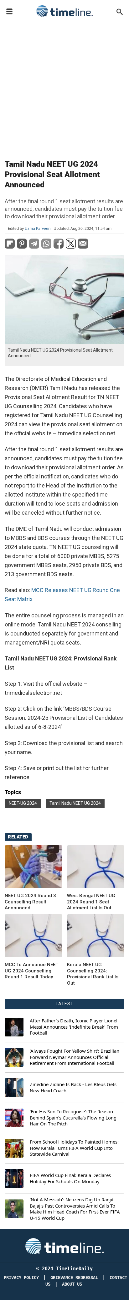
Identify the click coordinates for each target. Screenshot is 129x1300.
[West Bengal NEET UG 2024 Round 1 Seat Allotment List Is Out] (96, 866)
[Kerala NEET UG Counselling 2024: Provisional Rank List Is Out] (33, 935)
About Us (72, 1284)
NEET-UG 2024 (23, 803)
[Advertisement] (64, 86)
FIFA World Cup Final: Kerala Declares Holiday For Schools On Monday (70, 1178)
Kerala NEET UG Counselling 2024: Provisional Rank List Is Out (92, 974)
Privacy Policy (21, 1277)
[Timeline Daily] (64, 11)
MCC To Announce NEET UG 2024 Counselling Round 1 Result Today (31, 971)
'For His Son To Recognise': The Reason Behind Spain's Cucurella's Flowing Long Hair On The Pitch (73, 1118)
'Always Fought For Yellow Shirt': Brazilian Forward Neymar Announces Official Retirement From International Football (74, 1057)
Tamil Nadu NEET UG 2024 (75, 803)
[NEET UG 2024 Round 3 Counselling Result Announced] (33, 866)
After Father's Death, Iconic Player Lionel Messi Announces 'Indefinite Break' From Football (74, 1027)
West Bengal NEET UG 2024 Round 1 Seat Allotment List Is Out (91, 902)
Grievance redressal (74, 1277)
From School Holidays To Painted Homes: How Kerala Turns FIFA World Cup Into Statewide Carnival (74, 1148)
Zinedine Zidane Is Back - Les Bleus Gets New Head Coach (73, 1087)
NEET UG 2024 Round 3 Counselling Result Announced (30, 902)
